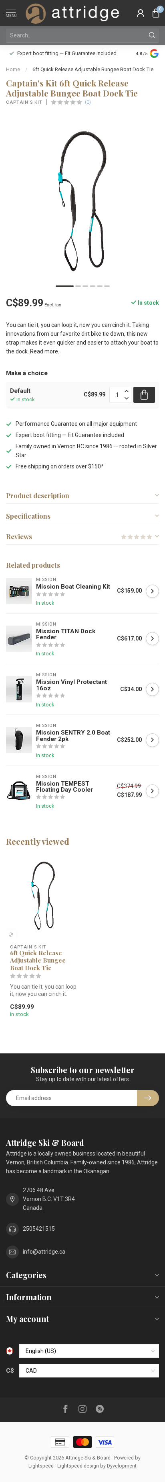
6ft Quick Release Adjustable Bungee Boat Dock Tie (92, 69)
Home (13, 69)
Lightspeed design (78, 1466)
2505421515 (39, 1228)
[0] (156, 13)
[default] (11, 934)
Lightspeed (41, 1466)
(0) (88, 102)
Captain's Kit (24, 102)
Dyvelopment (122, 1466)
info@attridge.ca (44, 1251)
